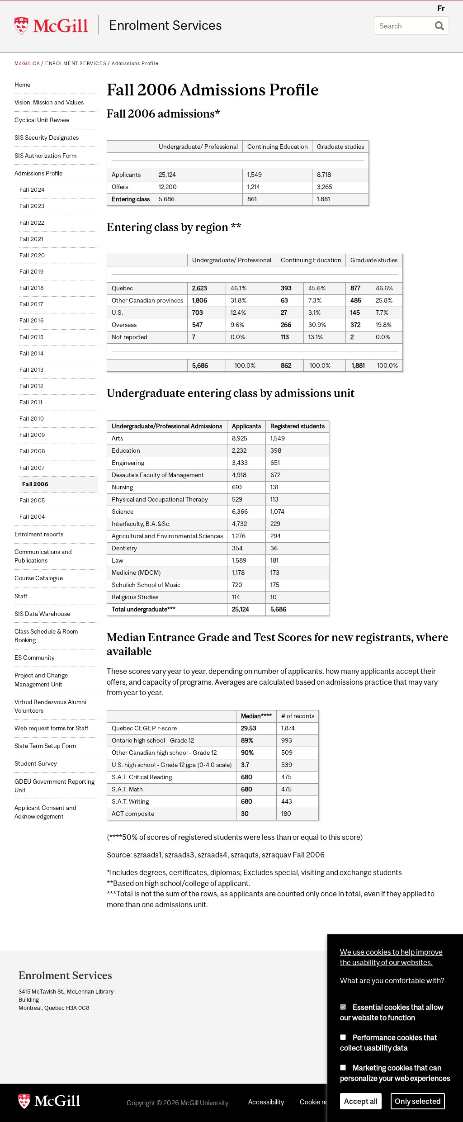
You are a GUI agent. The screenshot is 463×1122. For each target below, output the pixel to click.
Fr (441, 8)
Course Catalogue (38, 578)
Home (22, 84)
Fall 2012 (31, 386)
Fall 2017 (31, 304)
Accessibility (266, 1102)
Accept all (361, 1101)
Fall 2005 (32, 500)
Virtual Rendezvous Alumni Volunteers (50, 706)
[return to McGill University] (49, 1103)
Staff (20, 596)
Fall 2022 (32, 223)
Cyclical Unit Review (41, 120)
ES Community (34, 657)
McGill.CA (27, 63)
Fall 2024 (32, 190)
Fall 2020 (32, 255)
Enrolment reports (38, 534)
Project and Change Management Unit (41, 679)
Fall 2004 (32, 517)
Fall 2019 (31, 272)
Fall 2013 (31, 370)
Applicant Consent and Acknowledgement (45, 812)
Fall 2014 (31, 353)
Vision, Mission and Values (49, 102)
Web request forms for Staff (51, 728)
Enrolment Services (165, 25)
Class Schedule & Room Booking (46, 636)
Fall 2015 (31, 337)
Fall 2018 (31, 288)
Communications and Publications (43, 556)
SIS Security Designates (46, 137)
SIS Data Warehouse (42, 614)
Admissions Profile (135, 63)
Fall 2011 (31, 402)
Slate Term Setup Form (45, 746)
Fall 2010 (31, 419)
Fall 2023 (32, 206)
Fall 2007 (32, 468)
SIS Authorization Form (45, 155)
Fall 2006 (35, 484)
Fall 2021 (31, 239)
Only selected (418, 1101)
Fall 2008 (32, 451)
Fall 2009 (32, 435)
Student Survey (35, 763)
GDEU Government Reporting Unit (54, 786)
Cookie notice (320, 1102)
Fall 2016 (31, 320)
